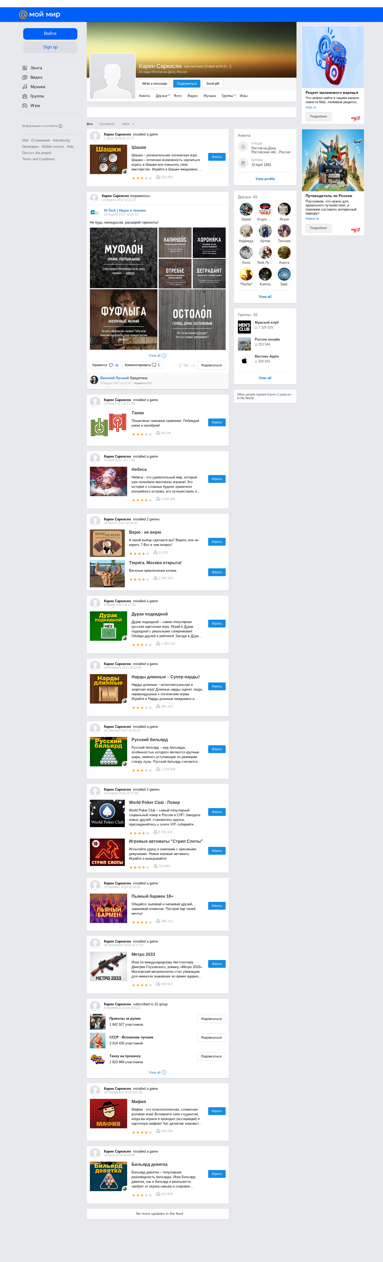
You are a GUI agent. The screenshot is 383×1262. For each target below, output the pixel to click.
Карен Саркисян (279, 394)
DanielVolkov (246, 219)
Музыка (210, 96)
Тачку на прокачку (125, 1056)
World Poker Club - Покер (154, 802)
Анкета (144, 96)
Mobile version (53, 147)
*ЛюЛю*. (246, 284)
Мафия (139, 1101)
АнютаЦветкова (284, 262)
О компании (40, 140)
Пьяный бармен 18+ (152, 896)
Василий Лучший (114, 378)
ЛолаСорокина (246, 262)
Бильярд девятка (150, 1164)
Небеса (139, 469)
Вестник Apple (267, 356)
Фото (178, 96)
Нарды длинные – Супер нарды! (166, 677)
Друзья (162, 96)
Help (70, 147)
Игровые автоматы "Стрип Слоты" (166, 841)
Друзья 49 (247, 197)
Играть (217, 157)
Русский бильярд (150, 739)
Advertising (61, 140)
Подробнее (318, 116)
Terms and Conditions (38, 159)
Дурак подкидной (150, 614)
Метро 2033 (143, 954)
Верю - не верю (145, 532)
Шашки (139, 147)
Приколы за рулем (125, 1018)
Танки (138, 413)
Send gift (212, 83)
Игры (244, 96)
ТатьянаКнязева (284, 241)
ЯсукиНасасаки (284, 219)
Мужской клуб (267, 322)
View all (265, 378)
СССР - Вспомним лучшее (131, 1037)
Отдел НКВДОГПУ (265, 219)
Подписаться (211, 365)
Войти (50, 33)
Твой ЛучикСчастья (265, 262)
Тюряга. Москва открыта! (155, 563)
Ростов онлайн (267, 339)
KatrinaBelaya (265, 284)
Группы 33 (247, 314)
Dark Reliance (284, 284)
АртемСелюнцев (265, 241)
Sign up (50, 47)
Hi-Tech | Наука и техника (125, 210)
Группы (228, 96)
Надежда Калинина (246, 241)
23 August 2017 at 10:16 (121, 214)
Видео (193, 96)
